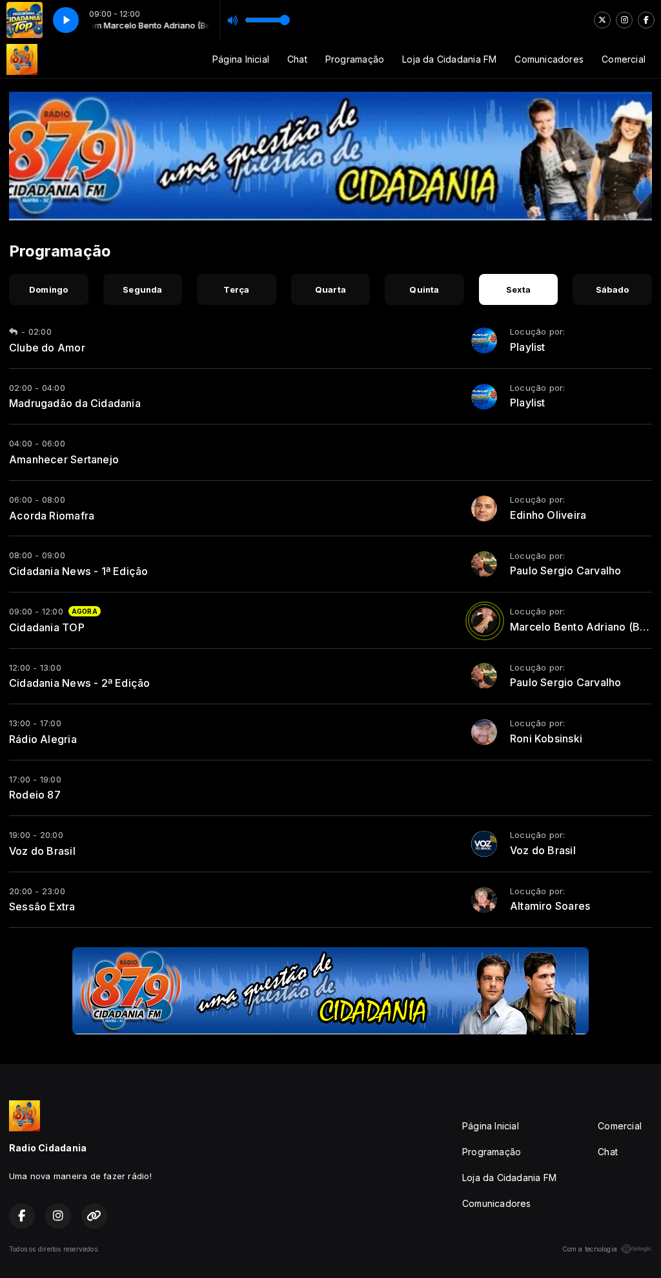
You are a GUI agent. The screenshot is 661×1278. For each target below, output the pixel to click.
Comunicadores (549, 59)
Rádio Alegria (43, 739)
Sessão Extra (42, 906)
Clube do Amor (47, 347)
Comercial (624, 59)
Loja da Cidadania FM (449, 59)
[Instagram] (624, 20)
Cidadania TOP (47, 627)
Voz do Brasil (42, 850)
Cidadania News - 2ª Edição (79, 682)
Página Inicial (240, 59)
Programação (354, 59)
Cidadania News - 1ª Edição (78, 571)
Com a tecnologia (589, 1249)
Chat (297, 59)
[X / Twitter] (602, 20)
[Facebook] (646, 20)
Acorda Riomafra (51, 515)
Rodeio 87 (35, 794)
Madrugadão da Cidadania (75, 403)
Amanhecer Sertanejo (64, 459)
